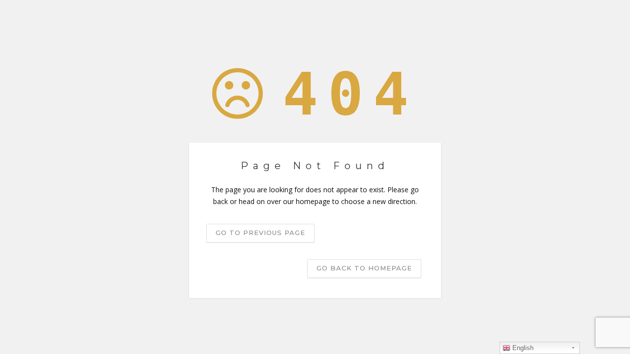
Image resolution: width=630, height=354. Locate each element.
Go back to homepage (364, 268)
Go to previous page (260, 232)
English (522, 348)
